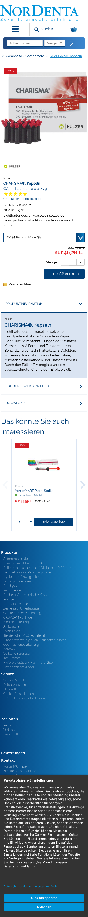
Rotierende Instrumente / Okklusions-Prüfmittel (37, 568)
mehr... (8, 226)
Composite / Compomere (25, 56)
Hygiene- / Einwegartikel (21, 577)
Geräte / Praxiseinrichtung (22, 613)
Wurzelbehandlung (16, 604)
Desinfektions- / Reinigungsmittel (27, 572)
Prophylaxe (11, 586)
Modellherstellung (16, 622)
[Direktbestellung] (71, 43)
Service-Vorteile (14, 680)
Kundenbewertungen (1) (27, 386)
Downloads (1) (18, 403)
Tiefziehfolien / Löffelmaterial (24, 635)
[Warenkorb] (72, 29)
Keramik (9, 649)
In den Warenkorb (64, 274)
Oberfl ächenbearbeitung (21, 644)
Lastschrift (10, 734)
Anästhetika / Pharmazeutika (23, 563)
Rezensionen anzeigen (26, 198)
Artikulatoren (12, 626)
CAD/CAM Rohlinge (17, 617)
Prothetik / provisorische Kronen (26, 595)
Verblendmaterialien (17, 653)
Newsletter (11, 689)
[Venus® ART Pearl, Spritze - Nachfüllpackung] (44, 465)
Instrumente (12, 590)
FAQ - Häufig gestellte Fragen (24, 698)
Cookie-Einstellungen (18, 694)
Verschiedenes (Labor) (19, 667)
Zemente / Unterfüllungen (22, 608)
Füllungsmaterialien (17, 581)
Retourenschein (14, 685)
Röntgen (9, 599)
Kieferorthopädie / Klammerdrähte (28, 662)
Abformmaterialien (16, 559)
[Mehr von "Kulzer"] (12, 166)
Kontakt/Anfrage (15, 766)
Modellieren (11, 631)
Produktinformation (24, 304)
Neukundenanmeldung (19, 771)
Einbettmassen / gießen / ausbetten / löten (34, 640)
